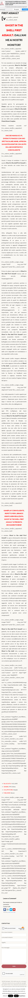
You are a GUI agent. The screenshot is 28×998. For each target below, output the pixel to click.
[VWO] (5, 9)
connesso (12, 902)
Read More (22, 996)
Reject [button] (16, 995)
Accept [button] (10, 995)
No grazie (16, 9)
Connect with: (6, 906)
